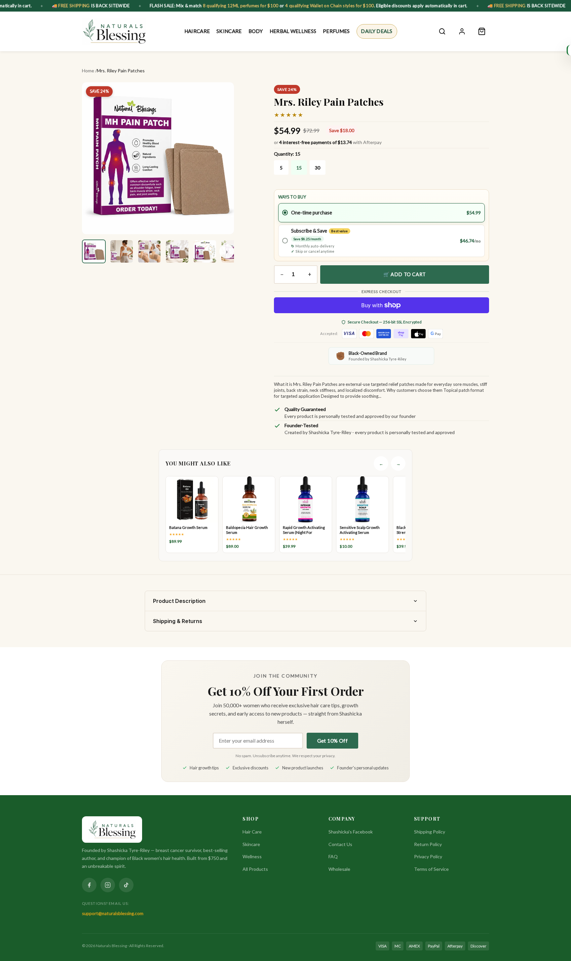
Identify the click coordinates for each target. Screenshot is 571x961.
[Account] (462, 31)
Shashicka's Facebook (350, 831)
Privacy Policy (428, 856)
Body (255, 31)
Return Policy (428, 844)
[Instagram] (107, 885)
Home (88, 70)
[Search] (442, 31)
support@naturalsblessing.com (112, 913)
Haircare (197, 31)
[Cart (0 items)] (482, 31)
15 (299, 167)
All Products (255, 869)
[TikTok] (126, 885)
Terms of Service (431, 869)
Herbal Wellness (293, 31)
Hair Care (252, 831)
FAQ (333, 856)
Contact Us (340, 844)
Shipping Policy (429, 831)
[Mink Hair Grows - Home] (114, 31)
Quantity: (287, 154)
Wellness (252, 856)
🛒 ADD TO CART (404, 274)
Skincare (229, 31)
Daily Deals (376, 31)
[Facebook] (89, 885)
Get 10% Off (332, 740)
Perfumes (336, 31)
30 (317, 167)
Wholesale (339, 869)
